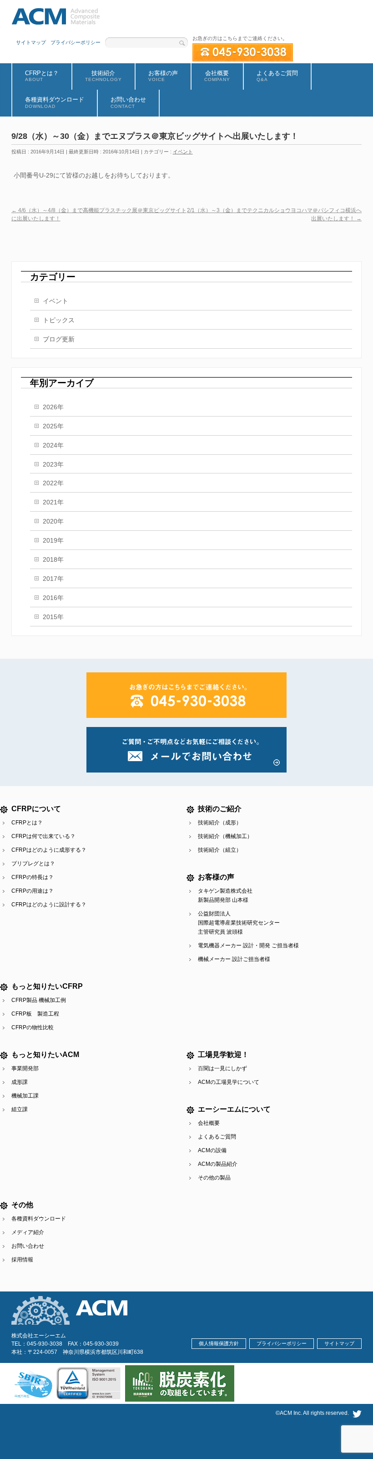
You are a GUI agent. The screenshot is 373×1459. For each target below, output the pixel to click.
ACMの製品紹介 (217, 1164)
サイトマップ (31, 42)
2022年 (53, 483)
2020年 (53, 521)
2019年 (53, 540)
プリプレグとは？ (33, 863)
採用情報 (22, 1259)
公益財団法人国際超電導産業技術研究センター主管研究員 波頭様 (239, 922)
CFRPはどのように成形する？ (48, 850)
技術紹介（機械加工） (225, 836)
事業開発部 (25, 1068)
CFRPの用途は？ (32, 891)
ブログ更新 (59, 339)
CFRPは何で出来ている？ (43, 836)
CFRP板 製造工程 (35, 1014)
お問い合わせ (27, 1246)
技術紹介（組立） (220, 850)
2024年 (53, 445)
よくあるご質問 (217, 1137)
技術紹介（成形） (220, 822)
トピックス (59, 320)
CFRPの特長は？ (32, 877)
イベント (183, 151)
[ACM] (55, 15)
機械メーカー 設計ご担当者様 (234, 959)
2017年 (53, 578)
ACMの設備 (212, 1150)
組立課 (19, 1109)
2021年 (53, 502)
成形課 (19, 1082)
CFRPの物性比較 (32, 1027)
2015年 (53, 616)
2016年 (53, 597)
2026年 (53, 407)
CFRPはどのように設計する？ (48, 904)
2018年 (53, 559)
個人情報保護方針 (219, 1343)
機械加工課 (25, 1096)
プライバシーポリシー (75, 42)
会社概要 (209, 1123)
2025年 (53, 426)
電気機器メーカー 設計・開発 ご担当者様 (248, 945)
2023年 (53, 464)
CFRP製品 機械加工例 (38, 1000)
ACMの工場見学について (228, 1082)
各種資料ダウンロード (38, 1218)
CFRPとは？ (27, 822)
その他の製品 (214, 1177)
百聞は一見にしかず (222, 1068)
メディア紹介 (27, 1232)
